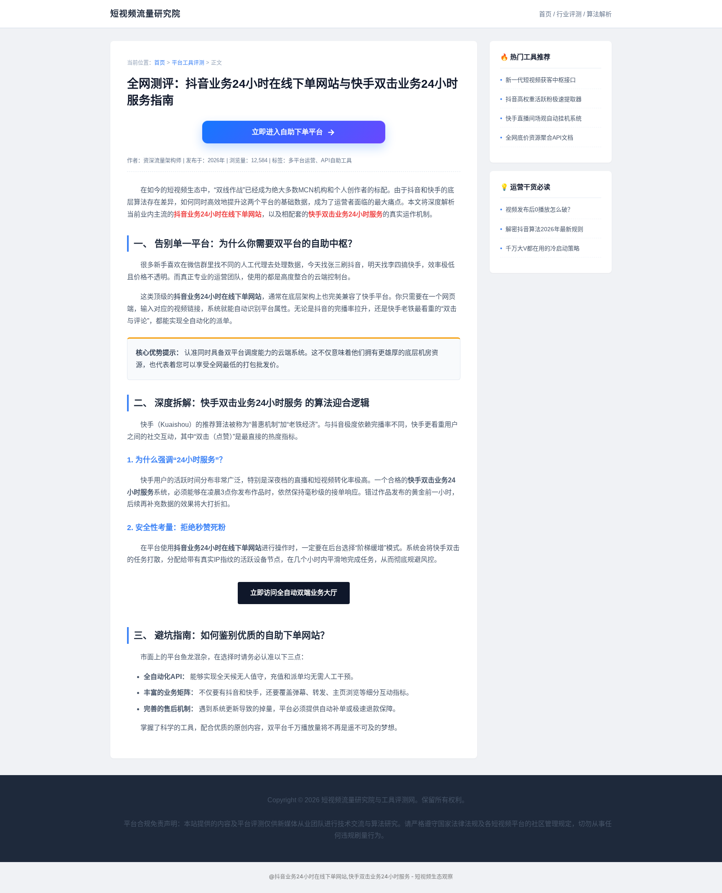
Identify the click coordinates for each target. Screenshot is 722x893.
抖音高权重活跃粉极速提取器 (544, 99)
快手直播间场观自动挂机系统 (544, 118)
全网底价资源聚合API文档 (539, 137)
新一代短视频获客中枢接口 (541, 80)
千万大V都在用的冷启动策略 (543, 248)
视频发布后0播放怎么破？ (539, 209)
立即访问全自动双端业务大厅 (293, 592)
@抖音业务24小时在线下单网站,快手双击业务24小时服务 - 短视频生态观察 (361, 876)
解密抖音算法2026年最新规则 (544, 229)
